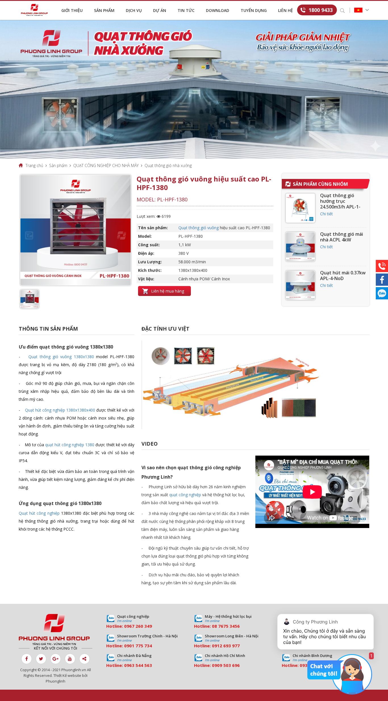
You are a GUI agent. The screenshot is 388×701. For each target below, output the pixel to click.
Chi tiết (326, 213)
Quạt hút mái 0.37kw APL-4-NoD (343, 275)
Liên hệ (285, 10)
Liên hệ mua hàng (167, 291)
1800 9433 (320, 10)
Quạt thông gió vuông (198, 227)
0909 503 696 (226, 665)
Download (217, 10)
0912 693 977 (226, 645)
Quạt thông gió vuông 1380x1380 (61, 356)
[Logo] (36, 10)
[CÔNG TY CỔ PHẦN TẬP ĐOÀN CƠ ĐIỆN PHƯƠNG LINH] (55, 630)
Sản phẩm (104, 10)
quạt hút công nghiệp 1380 (69, 444)
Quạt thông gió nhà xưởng (168, 165)
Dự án (159, 10)
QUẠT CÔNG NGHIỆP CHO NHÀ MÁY (106, 165)
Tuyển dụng (254, 10)
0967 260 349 (138, 626)
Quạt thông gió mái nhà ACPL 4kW (341, 237)
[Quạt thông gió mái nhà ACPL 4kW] (300, 246)
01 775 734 (140, 645)
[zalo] (382, 293)
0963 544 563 (138, 665)
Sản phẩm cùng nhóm (320, 184)
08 (214, 626)
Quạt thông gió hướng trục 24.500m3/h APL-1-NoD (340, 204)
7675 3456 (229, 626)
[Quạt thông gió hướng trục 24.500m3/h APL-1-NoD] (300, 208)
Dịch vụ (134, 10)
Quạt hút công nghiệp (39, 513)
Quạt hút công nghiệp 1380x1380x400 (60, 410)
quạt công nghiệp (185, 494)
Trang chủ (34, 165)
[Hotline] (382, 266)
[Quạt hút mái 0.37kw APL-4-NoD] (300, 285)
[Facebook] (382, 280)
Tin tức (186, 10)
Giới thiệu (72, 10)
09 (126, 645)
